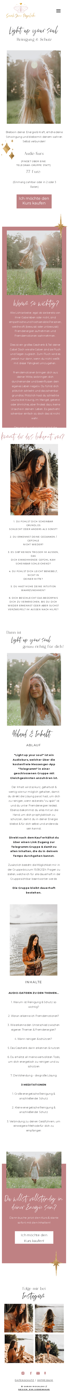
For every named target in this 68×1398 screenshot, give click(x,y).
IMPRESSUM (45, 1380)
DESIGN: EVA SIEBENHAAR (34, 1389)
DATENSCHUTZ (24, 1380)
